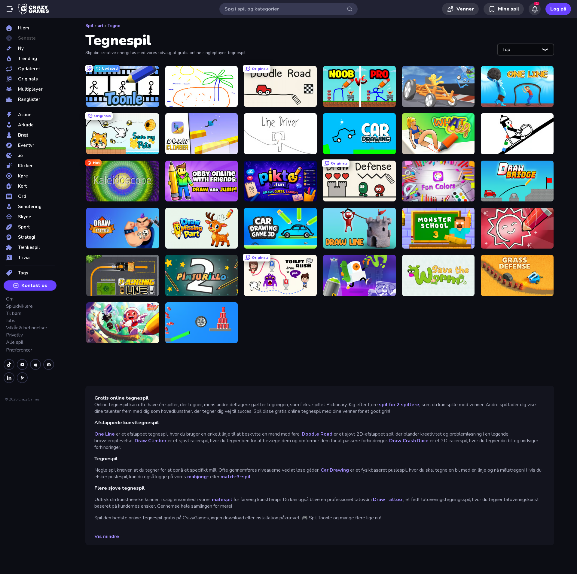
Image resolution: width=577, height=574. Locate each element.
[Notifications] (535, 9)
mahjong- (198, 476)
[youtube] (22, 364)
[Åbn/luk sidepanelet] (9, 9)
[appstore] (35, 364)
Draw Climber (150, 440)
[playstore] (22, 377)
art (100, 26)
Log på (558, 9)
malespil (222, 499)
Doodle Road (317, 434)
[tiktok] (9, 364)
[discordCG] (48, 364)
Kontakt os (34, 285)
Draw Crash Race (409, 440)
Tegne (114, 26)
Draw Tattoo (387, 499)
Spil (89, 26)
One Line (104, 434)
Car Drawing (335, 470)
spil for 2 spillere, (399, 404)
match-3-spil (236, 476)
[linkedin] (9, 377)
